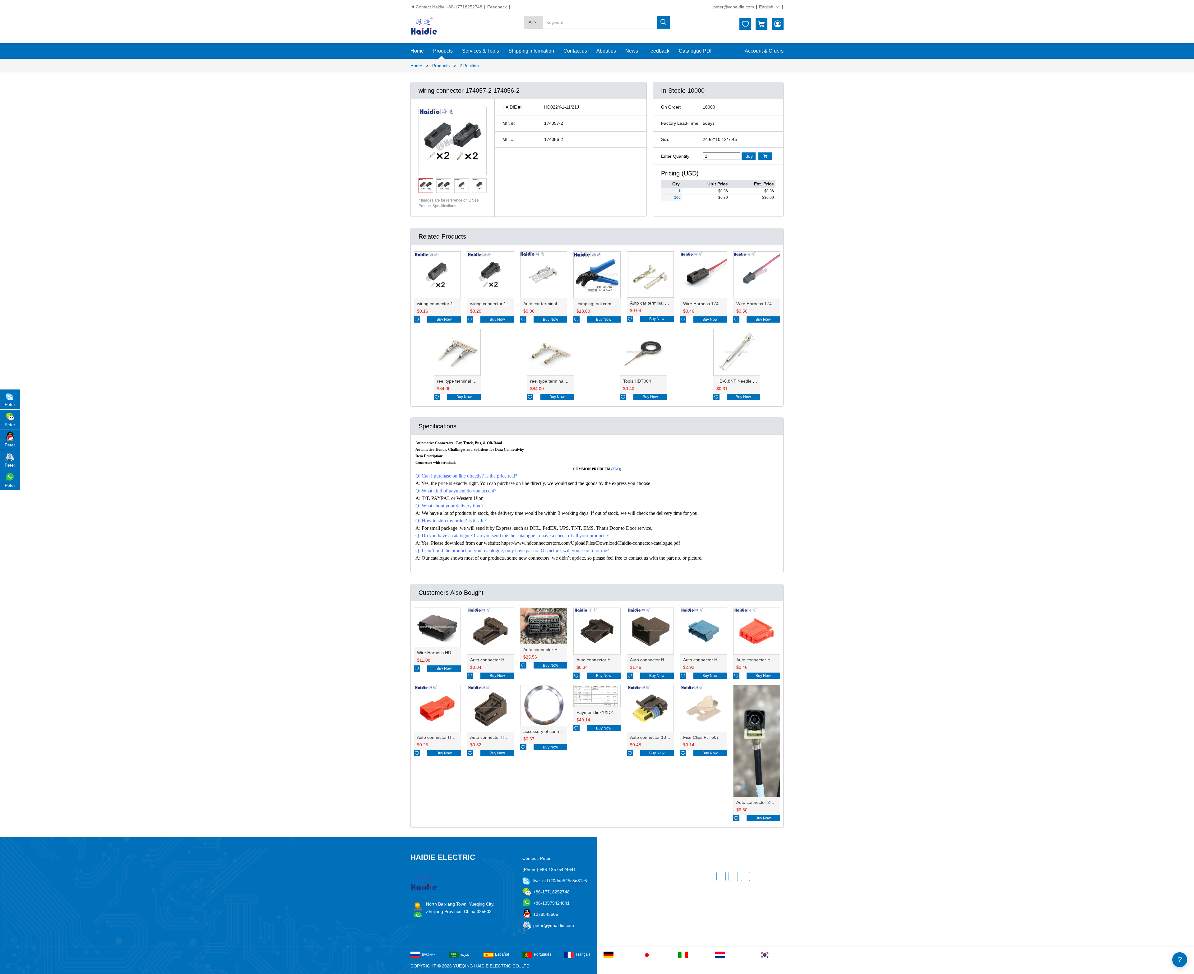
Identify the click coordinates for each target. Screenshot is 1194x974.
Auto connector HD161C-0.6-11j (661, 659)
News (631, 51)
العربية (465, 954)
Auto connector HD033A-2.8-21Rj (769, 659)
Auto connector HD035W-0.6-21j (608, 659)
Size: (666, 139)
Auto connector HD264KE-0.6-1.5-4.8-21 (563, 649)
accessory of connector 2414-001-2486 (562, 731)
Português (542, 954)
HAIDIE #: (512, 107)
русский (429, 954)
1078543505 (545, 914)
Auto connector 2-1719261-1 (764, 802)
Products (443, 51)
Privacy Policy (647, 908)
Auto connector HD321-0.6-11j (713, 659)
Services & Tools (480, 51)
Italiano (696, 954)
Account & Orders (764, 51)
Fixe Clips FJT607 (701, 737)
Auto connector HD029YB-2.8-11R (450, 737)
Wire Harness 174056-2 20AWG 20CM (774, 303)
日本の (659, 954)
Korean (777, 954)
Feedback (497, 6)
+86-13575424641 (551, 903)
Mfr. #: (508, 123)
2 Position (469, 65)
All (534, 22)
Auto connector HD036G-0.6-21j (502, 659)
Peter (10, 404)
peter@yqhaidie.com (733, 6)
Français (583, 954)
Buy (749, 156)
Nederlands (737, 954)
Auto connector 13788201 (655, 737)
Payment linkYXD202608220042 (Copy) (615, 712)
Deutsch (622, 954)
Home (417, 51)
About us (606, 51)
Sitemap (642, 920)
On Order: (671, 107)
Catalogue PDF (696, 51)
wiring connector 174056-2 (496, 303)
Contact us (575, 51)
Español (502, 954)
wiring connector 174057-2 (443, 303)
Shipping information (531, 51)
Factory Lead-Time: (680, 123)
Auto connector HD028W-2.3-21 (501, 737)
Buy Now (444, 319)
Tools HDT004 (637, 381)
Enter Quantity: (676, 156)
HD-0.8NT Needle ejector (741, 381)
